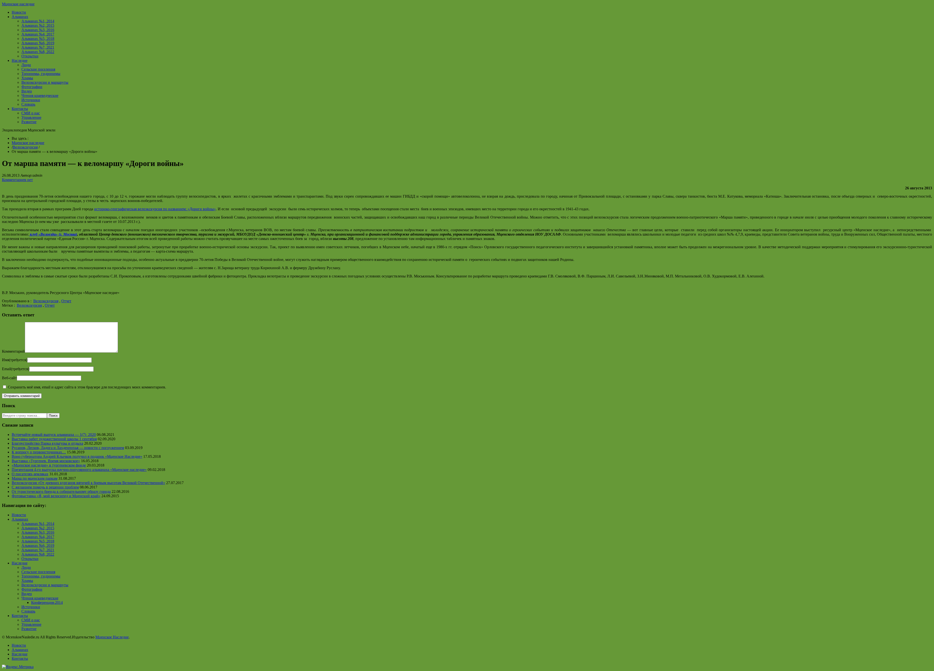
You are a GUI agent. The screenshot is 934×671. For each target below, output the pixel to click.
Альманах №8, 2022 (37, 52)
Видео (26, 91)
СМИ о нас (30, 113)
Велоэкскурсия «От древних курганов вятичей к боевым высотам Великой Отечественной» (88, 483)
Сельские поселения (38, 69)
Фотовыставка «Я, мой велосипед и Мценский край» (56, 496)
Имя (14, 360)
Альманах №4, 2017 (37, 34)
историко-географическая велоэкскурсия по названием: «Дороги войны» (155, 209)
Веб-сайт (9, 378)
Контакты (20, 109)
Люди (26, 65)
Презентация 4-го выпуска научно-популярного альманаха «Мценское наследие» (79, 470)
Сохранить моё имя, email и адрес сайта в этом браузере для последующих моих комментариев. (87, 387)
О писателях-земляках (30, 474)
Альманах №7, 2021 (37, 47)
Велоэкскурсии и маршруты (44, 82)
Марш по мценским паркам (34, 478)
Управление (31, 117)
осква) (72, 234)
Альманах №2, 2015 (37, 25)
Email (15, 369)
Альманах (20, 17)
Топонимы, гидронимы (40, 74)
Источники (30, 100)
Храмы (27, 78)
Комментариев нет (17, 180)
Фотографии (31, 87)
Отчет (66, 301)
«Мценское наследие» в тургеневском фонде (49, 465)
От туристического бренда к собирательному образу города (61, 491)
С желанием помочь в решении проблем (45, 487)
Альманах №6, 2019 (37, 43)
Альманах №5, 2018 (37, 39)
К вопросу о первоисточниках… (39, 452)
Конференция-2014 (47, 602)
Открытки (29, 56)
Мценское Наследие (112, 637)
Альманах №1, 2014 (37, 21)
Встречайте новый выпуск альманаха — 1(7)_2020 (54, 434)
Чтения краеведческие (39, 95)
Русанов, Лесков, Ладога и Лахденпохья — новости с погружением (68, 448)
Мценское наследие (18, 4)
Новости (19, 12)
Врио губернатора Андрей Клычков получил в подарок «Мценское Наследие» (77, 456)
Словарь (28, 104)
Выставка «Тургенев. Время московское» (46, 461)
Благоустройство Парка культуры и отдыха (47, 443)
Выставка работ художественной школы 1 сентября (54, 439)
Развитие (28, 122)
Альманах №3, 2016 (37, 30)
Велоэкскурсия (25, 147)
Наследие (19, 60)
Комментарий (13, 351)
